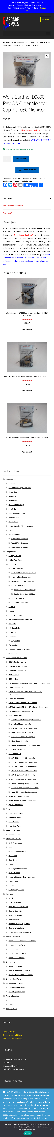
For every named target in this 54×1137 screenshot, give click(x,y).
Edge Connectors (15, 715)
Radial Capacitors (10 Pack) (25, 590)
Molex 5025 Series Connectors (20, 796)
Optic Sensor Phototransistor (20, 619)
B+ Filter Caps (14, 898)
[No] (51, 1129)
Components (23, 42)
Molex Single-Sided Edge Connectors (25, 745)
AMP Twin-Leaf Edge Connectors (24, 728)
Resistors (12, 632)
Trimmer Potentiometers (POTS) (21, 649)
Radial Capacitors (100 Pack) (25, 594)
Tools (11, 1004)
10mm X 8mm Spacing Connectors (24, 783)
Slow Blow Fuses (15, 826)
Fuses (8, 809)
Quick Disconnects (16, 805)
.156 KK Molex (14, 679)
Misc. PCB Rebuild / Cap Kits (19, 970)
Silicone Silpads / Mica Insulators (22, 877)
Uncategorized (11, 1009)
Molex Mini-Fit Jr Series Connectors (22, 800)
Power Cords (13, 522)
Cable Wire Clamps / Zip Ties (20, 488)
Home (8, 42)
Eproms (11, 847)
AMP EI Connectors (16, 687)
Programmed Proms (19, 868)
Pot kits (14, 653)
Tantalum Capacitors (19, 602)
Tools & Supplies (12, 996)
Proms (11, 864)
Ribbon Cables (14, 834)
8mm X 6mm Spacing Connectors (24, 792)
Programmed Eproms (19, 851)
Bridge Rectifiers (15, 560)
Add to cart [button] (27, 329)
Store (14, 42)
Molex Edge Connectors (20, 741)
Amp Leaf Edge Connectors (21, 724)
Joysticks (12, 509)
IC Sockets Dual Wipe (17, 749)
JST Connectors (15, 754)
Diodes (11, 611)
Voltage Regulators (16, 890)
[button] (47, 56)
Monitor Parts (8, 181)
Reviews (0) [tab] (8, 213)
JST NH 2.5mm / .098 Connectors (24, 762)
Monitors (17, 181)
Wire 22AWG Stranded (19, 547)
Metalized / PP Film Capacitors (23, 581)
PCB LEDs (12, 624)
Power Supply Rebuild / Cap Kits (21, 975)
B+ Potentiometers (16, 902)
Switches (12, 636)
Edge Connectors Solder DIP (22, 732)
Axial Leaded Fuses (16, 813)
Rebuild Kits (27, 181)
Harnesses (13, 500)
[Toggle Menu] (48, 33)
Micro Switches (14, 517)
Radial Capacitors (18, 585)
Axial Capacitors (17, 568)
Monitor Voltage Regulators (19, 924)
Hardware (12, 496)
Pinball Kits (13, 949)
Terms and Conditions (12, 1035)
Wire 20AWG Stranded (19, 543)
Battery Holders (15, 556)
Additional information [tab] (13, 205)
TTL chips (12, 885)
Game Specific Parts (13, 830)
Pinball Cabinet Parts (17, 945)
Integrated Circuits (13, 839)
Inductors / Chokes (16, 615)
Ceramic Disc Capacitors (21, 577)
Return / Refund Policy (12, 1038)
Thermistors (13, 645)
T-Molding (12, 530)
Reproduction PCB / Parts (15, 983)
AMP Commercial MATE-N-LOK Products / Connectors (29, 683)
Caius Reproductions (17, 992)
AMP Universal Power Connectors (21, 711)
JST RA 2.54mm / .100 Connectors (24, 766)
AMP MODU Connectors (17, 698)
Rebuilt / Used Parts (13, 979)
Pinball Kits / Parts (13, 936)
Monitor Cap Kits (39, 178)
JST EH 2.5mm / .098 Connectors (23, 758)
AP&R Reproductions (17, 987)
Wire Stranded (14, 534)
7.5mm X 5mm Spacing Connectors (25, 788)
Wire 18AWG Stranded (19, 539)
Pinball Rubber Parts (16, 958)
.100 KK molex (14, 675)
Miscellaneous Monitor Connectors (22, 779)
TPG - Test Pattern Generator (20, 932)
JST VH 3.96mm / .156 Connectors (24, 771)
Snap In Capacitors (18, 598)
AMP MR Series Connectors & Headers (23, 703)
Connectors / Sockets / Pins (16, 658)
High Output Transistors (18, 907)
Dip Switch (15, 641)
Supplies (12, 1000)
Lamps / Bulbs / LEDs (17, 513)
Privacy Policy (9, 1031)
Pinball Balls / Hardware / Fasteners (22, 941)
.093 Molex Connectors (17, 670)
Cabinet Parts (11, 479)
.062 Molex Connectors (17, 662)
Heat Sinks (13, 856)
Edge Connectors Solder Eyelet (23, 737)
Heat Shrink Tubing (16, 505)
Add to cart (21, 158)
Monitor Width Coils (16, 928)
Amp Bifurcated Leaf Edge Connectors (26, 720)
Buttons (12, 483)
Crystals (12, 607)
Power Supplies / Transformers (21, 526)
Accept (28, 1133)
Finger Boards (14, 492)
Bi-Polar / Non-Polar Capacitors (23, 573)
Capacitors (34, 42)
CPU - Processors (15, 843)
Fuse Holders (14, 822)
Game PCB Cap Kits (16, 966)
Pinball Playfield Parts (17, 953)
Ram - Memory (14, 873)
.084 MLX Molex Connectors (19, 666)
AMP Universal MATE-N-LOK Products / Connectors (28, 707)
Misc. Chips (13, 860)
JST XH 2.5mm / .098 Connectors (24, 775)
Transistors (13, 881)
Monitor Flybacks (15, 915)
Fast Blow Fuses (15, 817)
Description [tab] (8, 198)
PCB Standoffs (14, 628)
